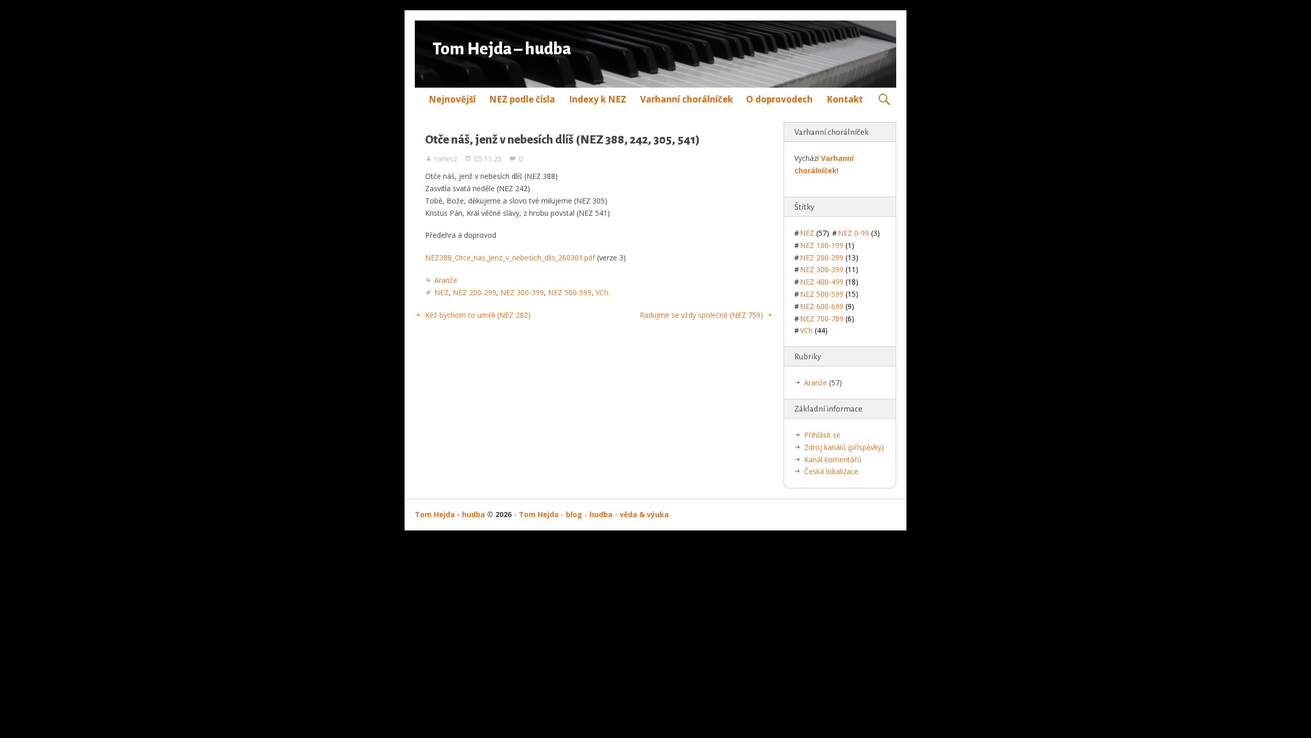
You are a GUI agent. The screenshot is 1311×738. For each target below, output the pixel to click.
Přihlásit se (822, 435)
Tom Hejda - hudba (450, 514)
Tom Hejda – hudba (502, 49)
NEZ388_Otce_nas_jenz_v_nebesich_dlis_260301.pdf (510, 257)
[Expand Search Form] (884, 100)
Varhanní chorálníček (686, 99)
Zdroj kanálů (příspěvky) (844, 447)
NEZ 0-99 (859, 233)
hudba (600, 514)
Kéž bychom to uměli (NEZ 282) (478, 315)
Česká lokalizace (831, 471)
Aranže (445, 280)
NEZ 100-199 (827, 245)
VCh (602, 292)
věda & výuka (644, 514)
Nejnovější (452, 99)
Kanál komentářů (833, 459)
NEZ (441, 292)
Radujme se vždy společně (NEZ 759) (701, 315)
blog (574, 514)
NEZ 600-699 (827, 306)
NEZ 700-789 (827, 318)
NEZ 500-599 (569, 292)
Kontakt (845, 99)
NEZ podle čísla (522, 99)
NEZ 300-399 (522, 292)
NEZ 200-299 (474, 292)
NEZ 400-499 (829, 281)
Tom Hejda (539, 514)
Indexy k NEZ (597, 99)
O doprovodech (779, 99)
